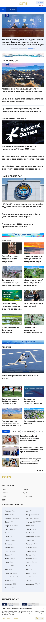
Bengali (9, 522)
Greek (10, 558)
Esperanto (11, 544)
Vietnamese (33, 584)
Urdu (29, 580)
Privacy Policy (6, 618)
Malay (32, 514)
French (10, 551)
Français (5, 493)
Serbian (31, 551)
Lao (29, 511)
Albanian (10, 511)
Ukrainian (33, 577)
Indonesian (14, 577)
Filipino (10, 547)
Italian (9, 580)
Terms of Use (17, 618)
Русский (4, 496)
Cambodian (10, 529)
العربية (25, 493)
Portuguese (33, 536)
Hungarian (11, 573)
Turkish (31, 573)
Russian (31, 547)
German (10, 555)
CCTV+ (4, 500)
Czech (9, 536)
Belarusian (12, 518)
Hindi (8, 569)
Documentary (27, 496)
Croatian (10, 533)
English (4, 489)
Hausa (9, 562)
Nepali (30, 525)
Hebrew (9, 566)
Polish (30, 533)
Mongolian (32, 518)
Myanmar (33, 522)
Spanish (31, 558)
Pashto (30, 540)
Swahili (31, 562)
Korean (10, 588)
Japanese (10, 584)
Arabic (9, 514)
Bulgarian (11, 525)
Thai (29, 569)
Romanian (32, 544)
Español (26, 489)
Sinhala (30, 555)
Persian (31, 529)
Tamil (29, 566)
